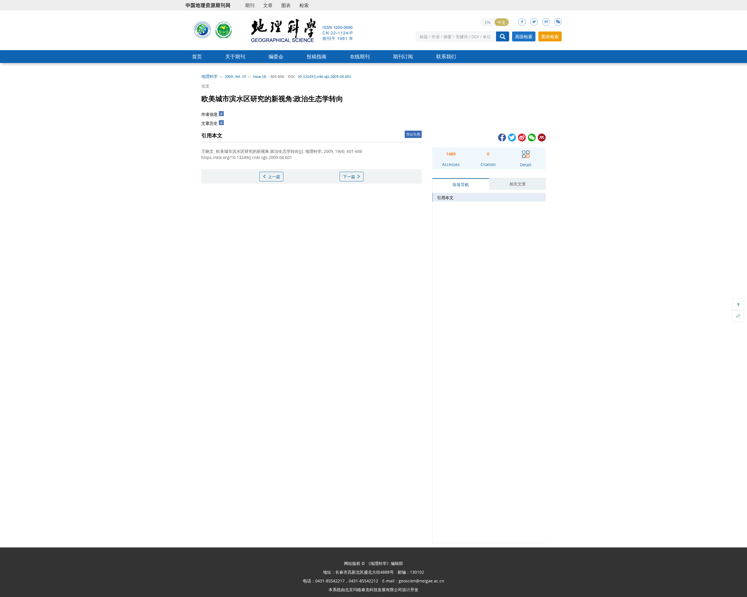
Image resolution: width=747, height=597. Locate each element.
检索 (304, 5)
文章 (268, 5)
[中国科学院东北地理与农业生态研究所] (202, 29)
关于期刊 (235, 56)
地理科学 (209, 77)
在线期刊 (360, 56)
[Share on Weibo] (521, 137)
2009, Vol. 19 (235, 77)
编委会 (275, 56)
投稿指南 (317, 56)
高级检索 (524, 36)
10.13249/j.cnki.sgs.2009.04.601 (324, 77)
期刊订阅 (403, 56)
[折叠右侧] (738, 316)
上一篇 (273, 176)
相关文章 (517, 184)
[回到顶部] (738, 304)
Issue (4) (259, 77)
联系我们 (446, 56)
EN (488, 22)
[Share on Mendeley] (541, 137)
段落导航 (461, 184)
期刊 (249, 5)
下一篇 (349, 176)
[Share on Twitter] (511, 137)
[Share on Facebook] (501, 137)
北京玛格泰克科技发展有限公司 (373, 589)
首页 (197, 56)
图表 (286, 5)
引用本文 (445, 197)
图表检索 (550, 36)
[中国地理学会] (224, 29)
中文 (502, 22)
